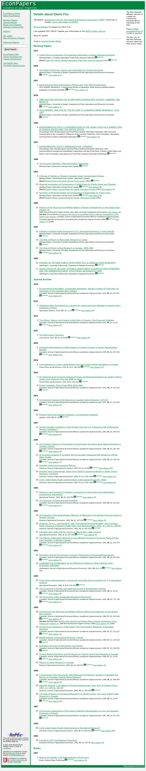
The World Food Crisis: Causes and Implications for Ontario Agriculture (71, 70)
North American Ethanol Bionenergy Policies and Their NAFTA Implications (72, 85)
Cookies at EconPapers (12, 59)
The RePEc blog (10, 63)
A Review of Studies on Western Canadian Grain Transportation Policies (71, 176)
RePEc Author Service (95, 31)
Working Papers (10, 20)
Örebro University (14, 762)
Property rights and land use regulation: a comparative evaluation (68, 414)
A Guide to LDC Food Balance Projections (58, 740)
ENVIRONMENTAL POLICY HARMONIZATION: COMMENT (66, 146)
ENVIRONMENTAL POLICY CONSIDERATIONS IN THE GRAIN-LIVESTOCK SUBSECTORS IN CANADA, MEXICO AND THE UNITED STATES (80, 128)
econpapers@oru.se (134, 31)
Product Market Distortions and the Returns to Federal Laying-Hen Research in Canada (78, 654)
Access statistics (41, 27)
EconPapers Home (11, 13)
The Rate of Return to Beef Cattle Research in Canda (63, 239)
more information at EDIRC (65, 22)
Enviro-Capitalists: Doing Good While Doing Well (61, 385)
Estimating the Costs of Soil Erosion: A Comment (61, 646)
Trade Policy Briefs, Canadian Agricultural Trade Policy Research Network (73, 60)
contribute (7, 748)
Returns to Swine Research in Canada (56, 662)
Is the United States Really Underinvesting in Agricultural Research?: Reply (73, 480)
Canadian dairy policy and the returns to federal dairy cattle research (70, 532)
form (135, 37)
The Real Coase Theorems (51, 335)
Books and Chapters (12, 25)
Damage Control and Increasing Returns (57, 465)
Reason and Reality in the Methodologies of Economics (64, 757)
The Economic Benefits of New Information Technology (64, 163)
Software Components (13, 27)
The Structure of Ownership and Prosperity (58, 500)
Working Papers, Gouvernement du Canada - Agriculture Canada (70, 189)
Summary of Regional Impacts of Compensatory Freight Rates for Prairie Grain (74, 193)
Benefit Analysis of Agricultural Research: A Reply (61, 637)
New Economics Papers (14, 38)
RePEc (19, 738)
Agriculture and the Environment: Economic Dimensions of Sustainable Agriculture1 (76, 555)
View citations (53, 75)
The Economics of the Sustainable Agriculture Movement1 (65, 597)
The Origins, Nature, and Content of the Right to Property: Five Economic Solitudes (76, 320)
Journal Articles (10, 22)
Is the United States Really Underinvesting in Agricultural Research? (69, 728)
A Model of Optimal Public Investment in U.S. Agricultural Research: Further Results (76, 231)
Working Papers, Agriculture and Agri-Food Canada (65, 181)
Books (58, 41)
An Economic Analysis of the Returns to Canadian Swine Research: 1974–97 (73, 400)
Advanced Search (11, 42)
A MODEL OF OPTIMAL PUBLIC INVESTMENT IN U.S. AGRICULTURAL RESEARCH (77, 263)
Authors (6, 31)
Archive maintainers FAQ (12, 57)
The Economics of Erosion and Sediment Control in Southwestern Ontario (72, 588)
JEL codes (7, 36)
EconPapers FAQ (11, 54)
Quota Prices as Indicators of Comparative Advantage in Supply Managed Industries (77, 55)
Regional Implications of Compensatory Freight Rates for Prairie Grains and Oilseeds (77, 184)
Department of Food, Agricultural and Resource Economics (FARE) (75, 20)
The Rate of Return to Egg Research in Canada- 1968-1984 (66, 248)
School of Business (17, 760)
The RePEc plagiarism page (14, 66)
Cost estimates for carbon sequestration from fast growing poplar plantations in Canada (78, 364)
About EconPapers (11, 16)
